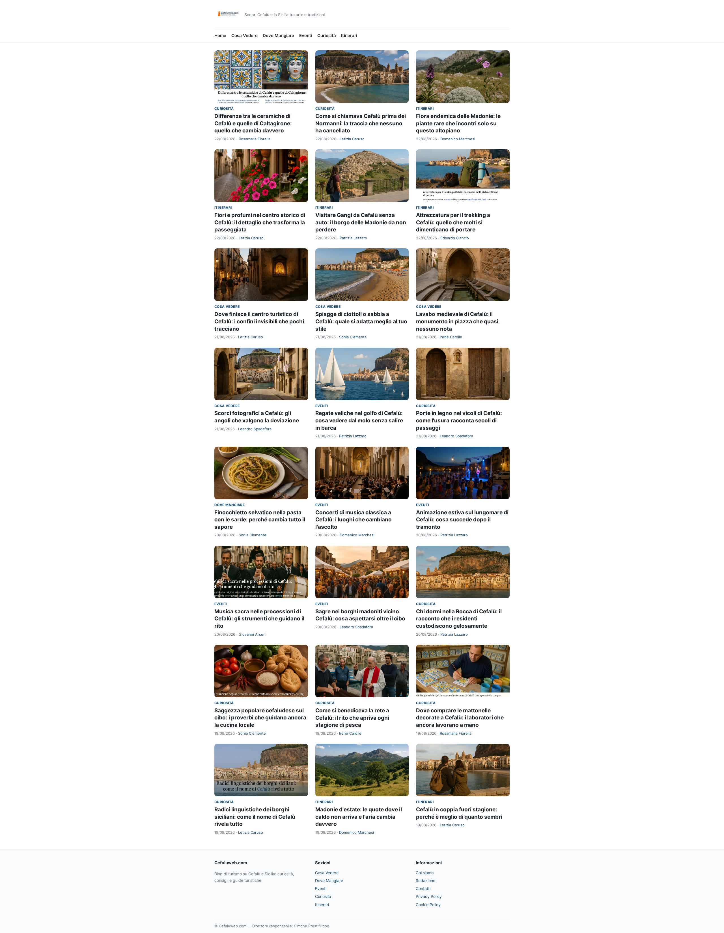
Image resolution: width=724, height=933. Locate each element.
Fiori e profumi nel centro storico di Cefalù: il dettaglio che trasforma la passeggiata (259, 222)
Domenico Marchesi (457, 139)
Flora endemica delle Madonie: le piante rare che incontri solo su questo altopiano (458, 123)
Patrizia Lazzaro (353, 238)
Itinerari (349, 35)
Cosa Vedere (244, 35)
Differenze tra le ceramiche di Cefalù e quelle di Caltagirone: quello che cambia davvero (253, 123)
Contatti (423, 888)
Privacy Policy (429, 896)
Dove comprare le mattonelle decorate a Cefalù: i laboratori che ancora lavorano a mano (460, 717)
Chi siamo (425, 872)
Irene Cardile (451, 337)
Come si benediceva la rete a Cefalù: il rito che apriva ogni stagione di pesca (352, 717)
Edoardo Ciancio (454, 238)
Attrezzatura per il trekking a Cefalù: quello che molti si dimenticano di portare (453, 222)
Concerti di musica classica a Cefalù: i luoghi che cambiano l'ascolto (353, 519)
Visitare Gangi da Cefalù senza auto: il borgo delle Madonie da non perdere (360, 222)
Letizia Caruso (352, 139)
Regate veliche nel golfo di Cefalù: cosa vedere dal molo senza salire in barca (359, 420)
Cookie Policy (428, 904)
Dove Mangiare (278, 35)
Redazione (425, 880)
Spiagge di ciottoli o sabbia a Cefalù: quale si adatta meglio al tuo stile (361, 321)
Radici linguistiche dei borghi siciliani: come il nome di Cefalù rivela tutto (254, 816)
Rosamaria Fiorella (254, 139)
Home (220, 35)
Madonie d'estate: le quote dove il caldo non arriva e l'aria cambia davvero (358, 816)
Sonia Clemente (353, 337)
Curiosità (326, 35)
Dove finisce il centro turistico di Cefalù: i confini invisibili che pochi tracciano (259, 321)
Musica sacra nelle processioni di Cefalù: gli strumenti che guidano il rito (259, 618)
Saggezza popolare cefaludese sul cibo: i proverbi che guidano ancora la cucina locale (260, 717)
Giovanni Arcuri (252, 634)
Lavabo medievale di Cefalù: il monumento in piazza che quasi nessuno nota (457, 321)
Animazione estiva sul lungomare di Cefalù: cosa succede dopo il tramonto (462, 519)
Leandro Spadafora (255, 429)
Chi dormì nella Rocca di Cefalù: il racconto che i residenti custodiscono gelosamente (459, 618)
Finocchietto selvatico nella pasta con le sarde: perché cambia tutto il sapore (259, 519)
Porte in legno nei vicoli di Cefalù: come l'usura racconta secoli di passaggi (459, 420)
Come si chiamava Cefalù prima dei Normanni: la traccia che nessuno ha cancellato (360, 123)
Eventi (305, 35)
